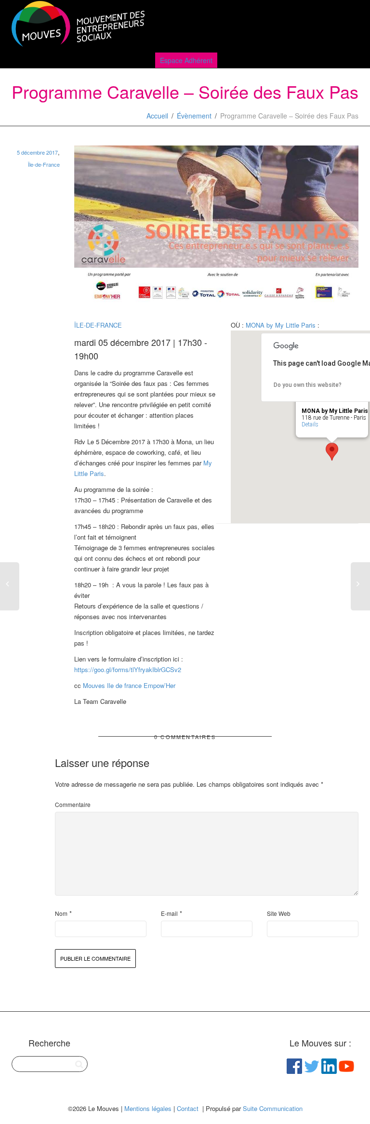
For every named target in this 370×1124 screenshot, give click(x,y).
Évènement (194, 115)
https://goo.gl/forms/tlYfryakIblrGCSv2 (127, 669)
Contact (187, 1108)
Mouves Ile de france (112, 685)
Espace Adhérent (186, 60)
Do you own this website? (308, 385)
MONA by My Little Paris (281, 325)
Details (310, 424)
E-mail (169, 913)
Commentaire (73, 804)
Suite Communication (273, 1108)
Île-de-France (44, 164)
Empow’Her (159, 685)
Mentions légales (148, 1108)
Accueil (157, 115)
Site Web (279, 913)
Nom (61, 913)
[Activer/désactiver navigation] (347, 25)
